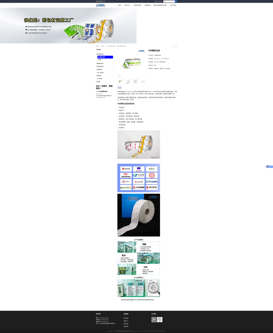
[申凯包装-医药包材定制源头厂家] (100, 5)
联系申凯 (126, 326)
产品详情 (119, 88)
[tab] (119, 88)
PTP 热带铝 (99, 78)
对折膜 (99, 59)
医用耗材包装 (100, 63)
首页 (119, 5)
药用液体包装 (100, 66)
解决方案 (126, 323)
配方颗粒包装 (111, 46)
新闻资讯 (148, 5)
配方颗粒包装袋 (121, 46)
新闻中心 (126, 321)
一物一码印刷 (100, 72)
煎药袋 (98, 81)
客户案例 (126, 318)
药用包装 (99, 75)
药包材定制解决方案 (160, 5)
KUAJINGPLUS (151, 331)
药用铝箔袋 (99, 69)
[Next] (143, 63)
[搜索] (176, 1)
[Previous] (119, 63)
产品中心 (127, 5)
